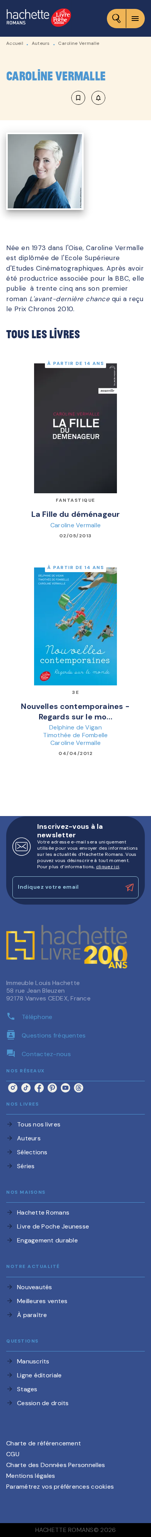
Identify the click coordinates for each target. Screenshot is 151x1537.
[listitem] (12, 1087)
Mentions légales (30, 1476)
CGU (12, 1454)
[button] (88, 98)
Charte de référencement (43, 1443)
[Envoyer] (129, 887)
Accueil (14, 43)
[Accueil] (38, 18)
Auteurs (41, 43)
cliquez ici (107, 867)
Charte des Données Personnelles (55, 1465)
